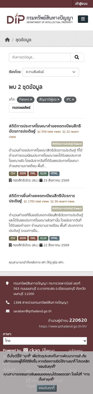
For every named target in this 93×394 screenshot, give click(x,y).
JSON (23, 174)
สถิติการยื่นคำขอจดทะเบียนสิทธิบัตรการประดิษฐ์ (42, 198)
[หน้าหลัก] (7, 40)
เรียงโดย (15, 72)
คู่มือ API (57, 262)
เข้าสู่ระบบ (81, 3)
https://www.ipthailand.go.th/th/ (63, 326)
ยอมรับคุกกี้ (47, 388)
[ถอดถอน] (31, 100)
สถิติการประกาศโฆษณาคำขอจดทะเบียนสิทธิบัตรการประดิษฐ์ (45, 129)
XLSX (43, 174)
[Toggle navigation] (83, 19)
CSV (13, 174)
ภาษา (7, 334)
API (43, 262)
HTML (54, 174)
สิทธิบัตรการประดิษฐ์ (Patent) (67, 144)
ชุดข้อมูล (23, 40)
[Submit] (77, 57)
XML (33, 174)
